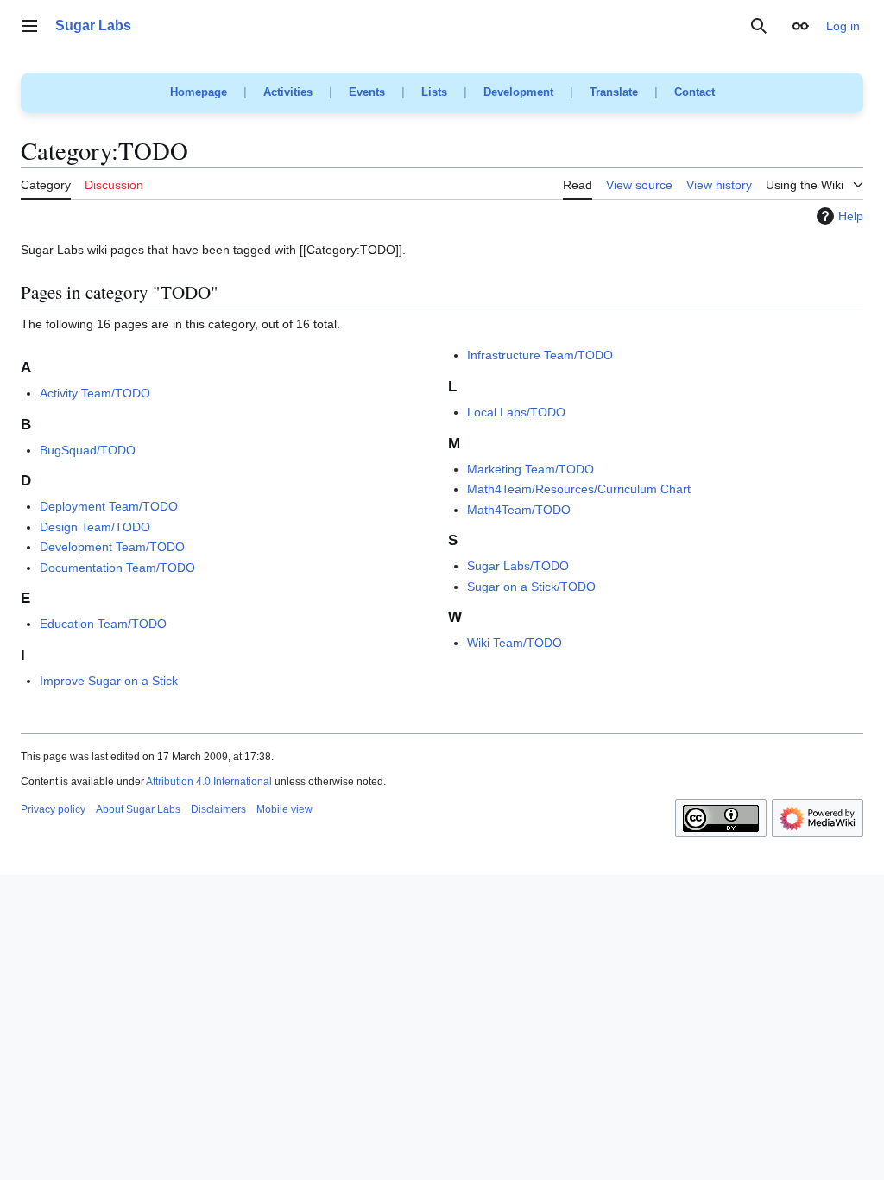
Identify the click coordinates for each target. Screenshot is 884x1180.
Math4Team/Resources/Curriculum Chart (579, 489)
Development (518, 92)
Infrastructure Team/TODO (540, 355)
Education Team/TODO (103, 624)
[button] (29, 26)
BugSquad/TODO (88, 450)
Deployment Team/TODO (109, 506)
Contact (694, 92)
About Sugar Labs (138, 809)
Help (850, 216)
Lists (434, 92)
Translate (614, 92)
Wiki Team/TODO (514, 643)
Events (367, 92)
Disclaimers (218, 809)
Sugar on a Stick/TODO (531, 586)
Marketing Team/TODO (530, 469)
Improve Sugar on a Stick (109, 681)
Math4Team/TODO (519, 510)
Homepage (198, 92)
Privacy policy (53, 809)
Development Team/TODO (112, 547)
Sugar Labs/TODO (518, 566)
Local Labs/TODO (516, 412)
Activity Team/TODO (95, 393)
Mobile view (284, 809)
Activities (288, 92)
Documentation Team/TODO (117, 567)
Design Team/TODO (95, 527)
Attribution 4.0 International (209, 782)
